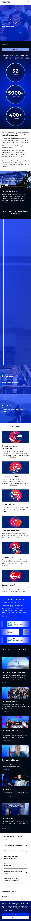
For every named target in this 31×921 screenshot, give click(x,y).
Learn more (6, 682)
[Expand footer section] (28, 892)
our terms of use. (7, 910)
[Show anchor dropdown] (27, 44)
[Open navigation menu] (28, 2)
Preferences (15, 917)
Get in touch (6, 616)
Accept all (15, 914)
